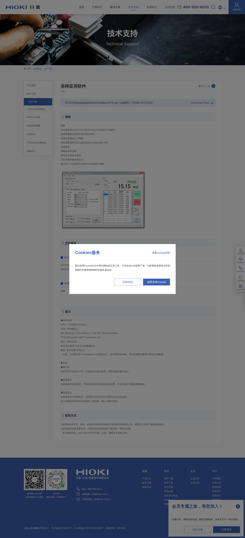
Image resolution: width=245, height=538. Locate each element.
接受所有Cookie (156, 281)
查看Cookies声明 (161, 252)
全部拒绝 (127, 281)
